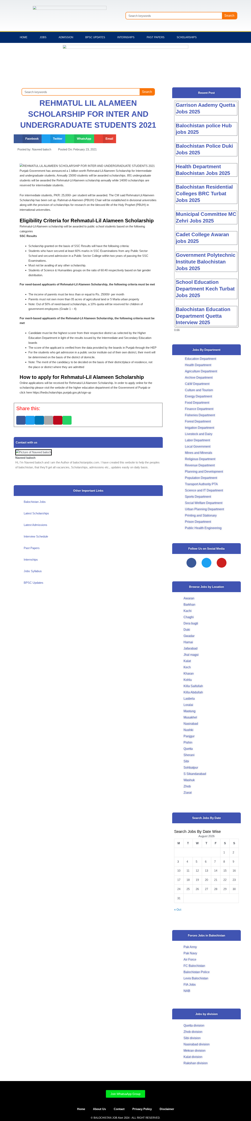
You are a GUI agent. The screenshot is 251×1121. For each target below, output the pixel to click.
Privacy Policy (142, 1109)
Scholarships (187, 37)
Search (229, 15)
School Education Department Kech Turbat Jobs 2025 (205, 288)
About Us (99, 1109)
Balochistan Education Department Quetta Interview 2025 (203, 316)
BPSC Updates (95, 37)
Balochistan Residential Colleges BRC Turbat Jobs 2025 (204, 193)
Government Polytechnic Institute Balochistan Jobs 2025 (205, 261)
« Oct (177, 909)
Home (23, 37)
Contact (119, 1109)
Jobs (43, 37)
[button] (28, 138)
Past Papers (156, 37)
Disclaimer (167, 1109)
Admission (66, 37)
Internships (126, 37)
